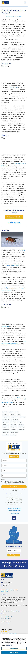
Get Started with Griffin (14, 217)
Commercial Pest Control (14, 508)
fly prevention (14, 419)
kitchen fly (21, 427)
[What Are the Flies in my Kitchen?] (14, 16)
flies (19, 414)
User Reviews (12, 633)
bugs (16, 412)
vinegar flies (5, 434)
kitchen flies (13, 427)
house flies (13, 424)
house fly (21, 424)
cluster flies (5, 414)
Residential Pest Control (14, 510)
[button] (25, 2)
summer (13, 429)
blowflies (5, 412)
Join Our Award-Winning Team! (10, 611)
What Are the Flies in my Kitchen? (13, 12)
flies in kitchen (6, 417)
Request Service (14, 486)
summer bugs (21, 429)
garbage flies (5, 424)
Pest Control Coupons (5, 623)
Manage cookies (14, 648)
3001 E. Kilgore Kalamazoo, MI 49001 (9, 590)
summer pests (14, 432)
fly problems (5, 422)
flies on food (15, 417)
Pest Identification (14, 513)
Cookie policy (9, 645)
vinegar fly (13, 434)
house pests (5, 427)
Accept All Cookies (14, 652)
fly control (22, 417)
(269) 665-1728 (15, 223)
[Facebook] (14, 518)
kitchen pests (6, 429)
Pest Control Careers (5, 621)
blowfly (11, 412)
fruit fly (19, 422)
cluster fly (13, 414)
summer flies (5, 432)
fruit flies (13, 422)
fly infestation (6, 419)
